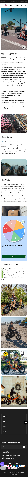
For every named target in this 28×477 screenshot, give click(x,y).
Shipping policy (22, 472)
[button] (26, 423)
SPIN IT (13, 256)
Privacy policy (11, 472)
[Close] (25, 218)
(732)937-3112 (9, 458)
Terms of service (16, 472)
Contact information (14, 474)
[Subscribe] (24, 446)
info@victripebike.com (14, 455)
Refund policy (6, 472)
